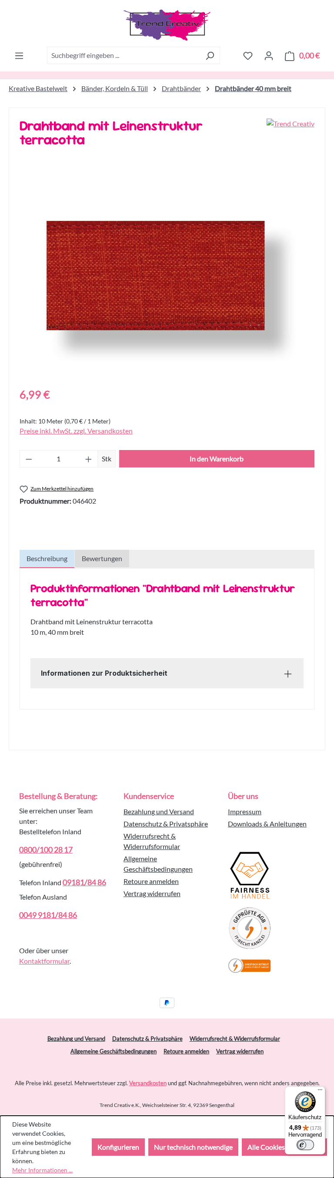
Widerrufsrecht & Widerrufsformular (235, 1038)
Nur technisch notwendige (193, 1147)
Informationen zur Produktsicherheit (104, 673)
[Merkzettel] (247, 55)
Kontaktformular (44, 961)
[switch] (305, 1145)
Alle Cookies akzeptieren (284, 1147)
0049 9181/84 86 (48, 915)
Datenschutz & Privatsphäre (166, 823)
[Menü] (19, 55)
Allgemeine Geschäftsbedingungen (113, 1051)
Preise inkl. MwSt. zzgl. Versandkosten (76, 431)
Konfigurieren (118, 1147)
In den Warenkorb (217, 458)
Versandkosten (148, 1083)
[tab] (47, 559)
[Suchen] (210, 55)
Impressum (244, 811)
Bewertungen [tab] (102, 558)
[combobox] (123, 55)
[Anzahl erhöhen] (89, 458)
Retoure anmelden (151, 881)
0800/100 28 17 (46, 849)
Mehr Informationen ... (42, 1170)
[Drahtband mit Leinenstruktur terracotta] (167, 285)
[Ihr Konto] (268, 55)
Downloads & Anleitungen (267, 823)
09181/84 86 (84, 882)
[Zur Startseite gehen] (167, 25)
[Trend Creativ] (290, 135)
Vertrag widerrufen (152, 893)
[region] (167, 285)
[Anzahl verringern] (29, 458)
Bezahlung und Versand (159, 811)
